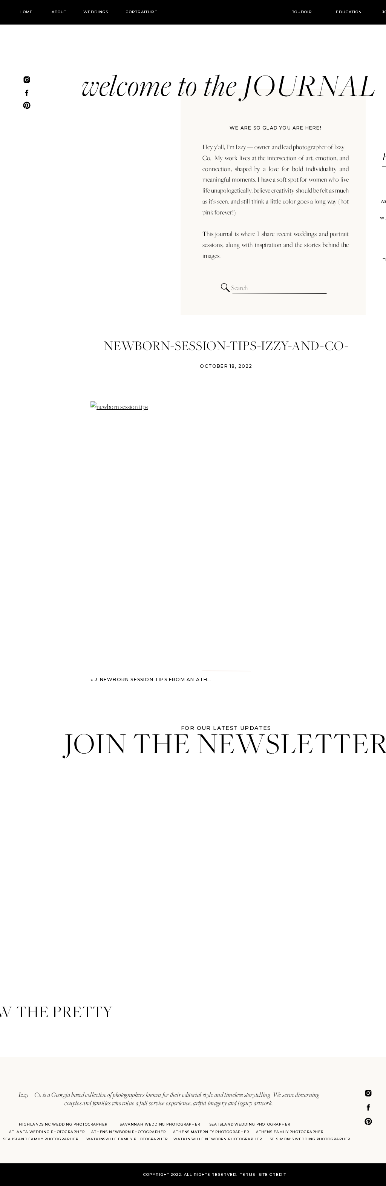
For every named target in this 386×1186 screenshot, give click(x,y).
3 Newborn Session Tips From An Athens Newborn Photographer (196, 679)
